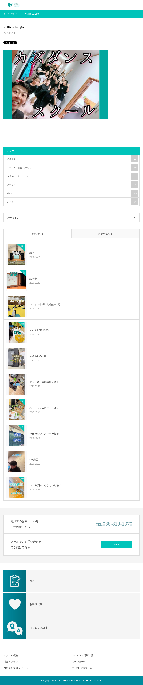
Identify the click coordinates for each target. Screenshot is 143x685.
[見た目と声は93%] (16, 332)
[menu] (138, 5)
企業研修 (71, 158)
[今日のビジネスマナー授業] (16, 435)
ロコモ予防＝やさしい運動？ (45, 485)
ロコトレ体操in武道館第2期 (44, 304)
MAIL (116, 544)
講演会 (33, 252)
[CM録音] (16, 461)
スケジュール (79, 661)
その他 (72, 193)
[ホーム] (4, 14)
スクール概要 (10, 655)
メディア (72, 184)
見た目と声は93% (39, 330)
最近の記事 (38, 233)
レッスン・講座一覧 (82, 655)
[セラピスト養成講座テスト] (16, 384)
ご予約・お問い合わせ (84, 667)
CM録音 (33, 459)
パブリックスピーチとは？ (44, 407)
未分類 (71, 201)
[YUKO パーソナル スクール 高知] (13, 5)
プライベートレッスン (72, 176)
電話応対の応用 (38, 356)
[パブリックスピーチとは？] (16, 409)
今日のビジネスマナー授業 (44, 433)
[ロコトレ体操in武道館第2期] (16, 306)
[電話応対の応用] (16, 358)
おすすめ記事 (105, 233)
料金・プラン (10, 661)
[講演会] (16, 254)
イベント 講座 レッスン (72, 167)
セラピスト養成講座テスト (44, 382)
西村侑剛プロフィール (15, 667)
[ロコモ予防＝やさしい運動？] (16, 487)
